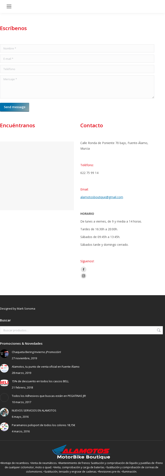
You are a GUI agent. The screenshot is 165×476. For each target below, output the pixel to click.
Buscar (158, 330)
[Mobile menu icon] (9, 6)
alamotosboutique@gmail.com (101, 197)
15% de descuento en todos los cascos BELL (40, 381)
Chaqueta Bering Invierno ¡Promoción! (36, 352)
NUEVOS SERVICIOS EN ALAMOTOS (34, 410)
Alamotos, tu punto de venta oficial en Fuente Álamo (45, 367)
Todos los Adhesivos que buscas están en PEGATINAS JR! (49, 396)
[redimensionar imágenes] (4, 353)
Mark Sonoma (26, 308)
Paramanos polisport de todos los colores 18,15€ (43, 425)
